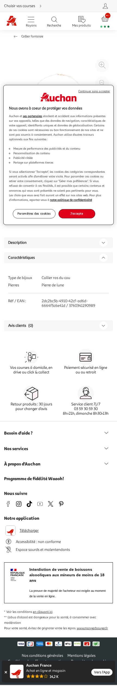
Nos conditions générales (42, 655)
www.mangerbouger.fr (92, 628)
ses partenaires (32, 116)
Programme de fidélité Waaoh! (34, 478)
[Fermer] (5, 672)
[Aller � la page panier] (105, 21)
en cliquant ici (43, 612)
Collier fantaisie (32, 36)
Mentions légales (81, 655)
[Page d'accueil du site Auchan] (11, 21)
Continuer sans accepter (94, 91)
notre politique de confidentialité (71, 200)
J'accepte (76, 213)
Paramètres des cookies (34, 213)
